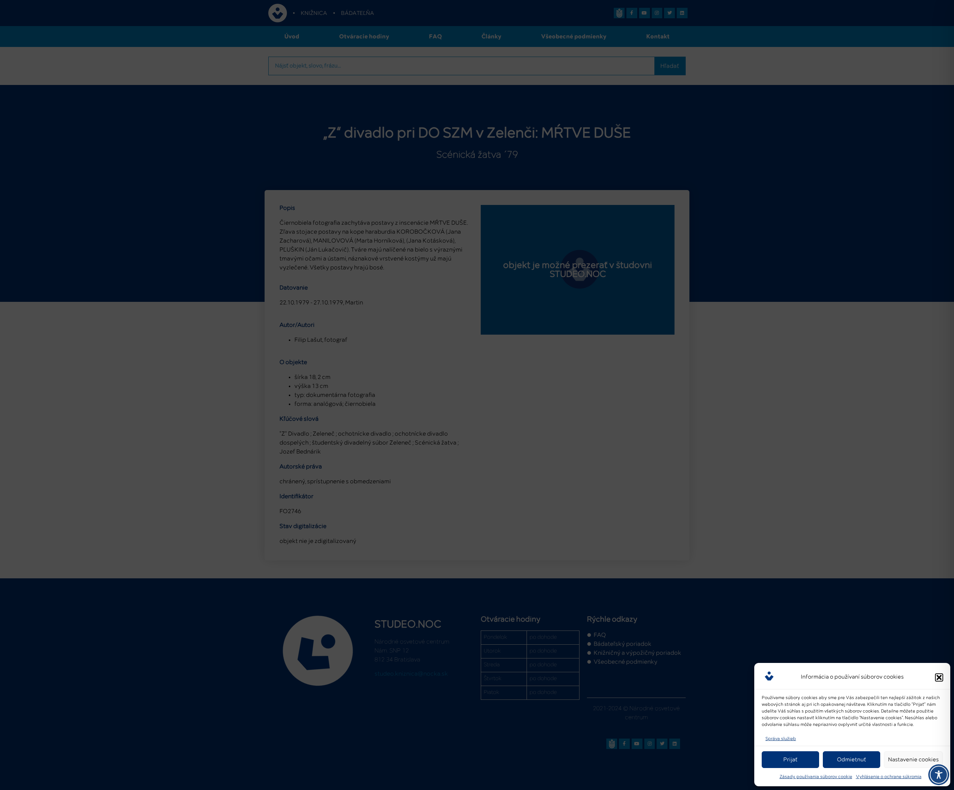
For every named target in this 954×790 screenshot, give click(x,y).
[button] (939, 677)
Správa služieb (780, 739)
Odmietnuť (851, 759)
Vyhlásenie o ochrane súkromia (889, 777)
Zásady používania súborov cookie (816, 777)
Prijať (790, 759)
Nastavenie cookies (913, 759)
